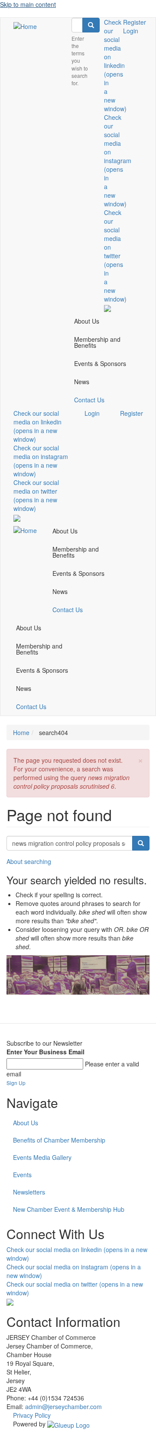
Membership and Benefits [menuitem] (97, 342)
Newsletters (29, 1192)
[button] (140, 759)
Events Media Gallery (42, 1157)
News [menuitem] (81, 381)
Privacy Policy (32, 1415)
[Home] (25, 26)
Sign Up (16, 1082)
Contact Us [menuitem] (89, 399)
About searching (28, 861)
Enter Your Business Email (45, 1051)
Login (130, 30)
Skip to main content (28, 4)
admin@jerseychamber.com (63, 1406)
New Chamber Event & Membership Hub (68, 1209)
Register (134, 22)
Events (22, 1174)
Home (21, 732)
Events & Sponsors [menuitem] (100, 363)
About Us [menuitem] (86, 321)
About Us (25, 1122)
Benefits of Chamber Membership (59, 1140)
